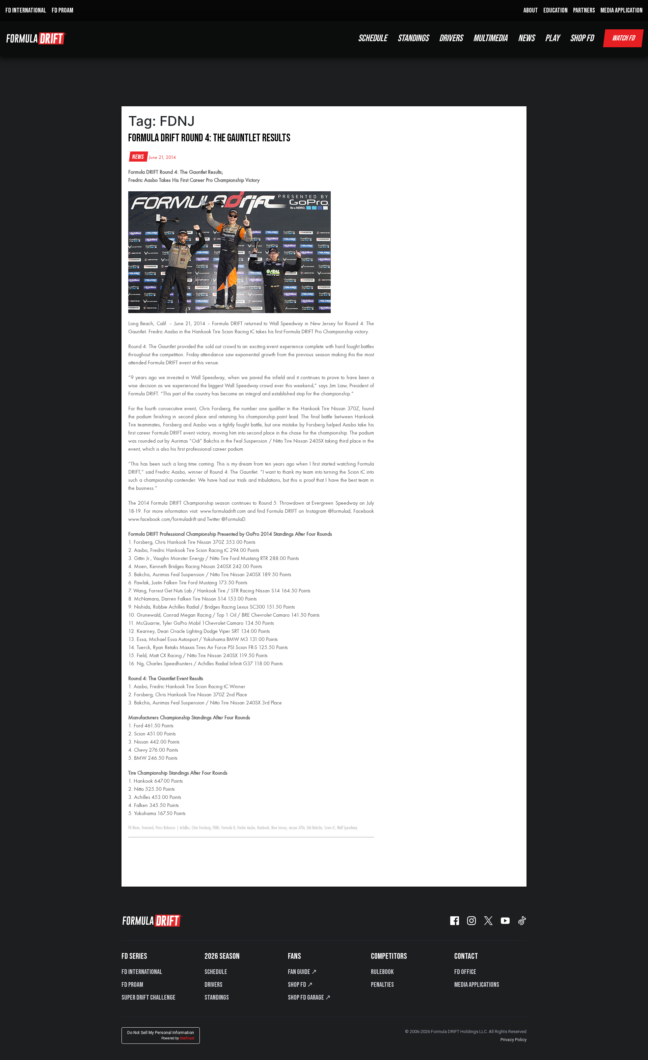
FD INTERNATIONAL (25, 10)
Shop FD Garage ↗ (309, 998)
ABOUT (530, 10)
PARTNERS (584, 10)
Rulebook (382, 972)
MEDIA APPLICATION (621, 10)
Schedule (216, 972)
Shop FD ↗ (300, 985)
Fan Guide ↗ (302, 972)
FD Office (465, 972)
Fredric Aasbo (246, 828)
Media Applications (476, 985)
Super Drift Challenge (149, 998)
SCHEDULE (372, 38)
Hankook (263, 828)
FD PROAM (62, 10)
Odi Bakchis (314, 828)
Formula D (228, 828)
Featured (148, 828)
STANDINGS (413, 38)
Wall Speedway (347, 828)
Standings (217, 998)
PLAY (552, 38)
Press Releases (166, 828)
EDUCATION (555, 10)
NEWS (526, 38)
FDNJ (216, 828)
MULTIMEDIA (490, 38)
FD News (134, 828)
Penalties (382, 985)
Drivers (213, 985)
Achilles (185, 828)
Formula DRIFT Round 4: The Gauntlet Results (209, 138)
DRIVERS (450, 38)
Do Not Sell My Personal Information (160, 1035)
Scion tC (329, 828)
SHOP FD (581, 38)
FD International (142, 972)
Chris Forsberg (201, 828)
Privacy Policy (513, 1039)
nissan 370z (297, 828)
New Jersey (279, 828)
